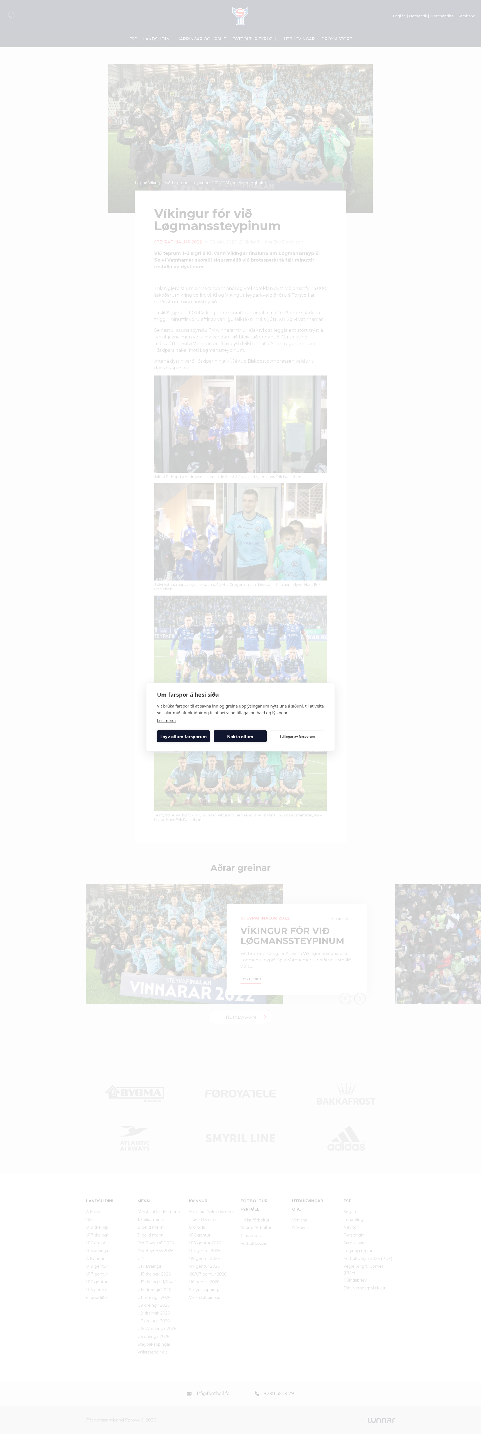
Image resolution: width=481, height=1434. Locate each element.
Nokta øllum (240, 736)
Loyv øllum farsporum (183, 736)
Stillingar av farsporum (297, 736)
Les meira (166, 720)
